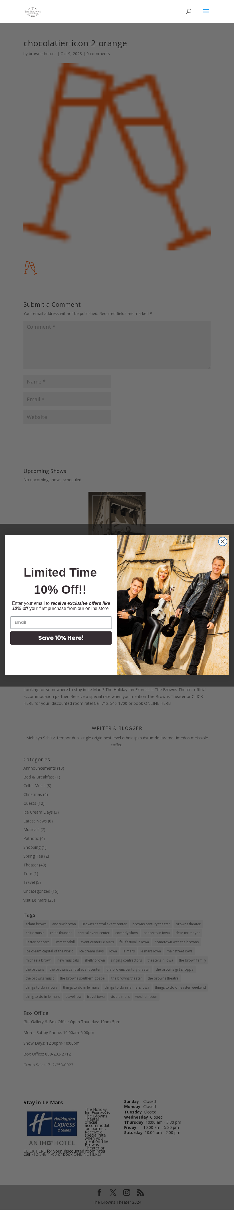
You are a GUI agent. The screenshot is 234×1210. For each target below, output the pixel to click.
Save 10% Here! (61, 638)
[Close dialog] (222, 541)
